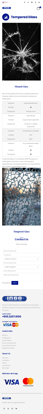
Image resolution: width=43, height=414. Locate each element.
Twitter (8, 408)
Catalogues (6, 338)
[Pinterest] (31, 2)
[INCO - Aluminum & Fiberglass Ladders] (6, 8)
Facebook (4, 408)
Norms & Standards (9, 343)
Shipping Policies (8, 348)
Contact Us (6, 365)
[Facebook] (24, 2)
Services (5, 358)
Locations (5, 360)
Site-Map (5, 368)
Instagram (12, 408)
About (4, 363)
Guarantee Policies (9, 345)
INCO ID (4, 335)
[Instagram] (35, 2)
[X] (28, 2)
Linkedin (16, 408)
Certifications (7, 340)
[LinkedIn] (39, 2)
